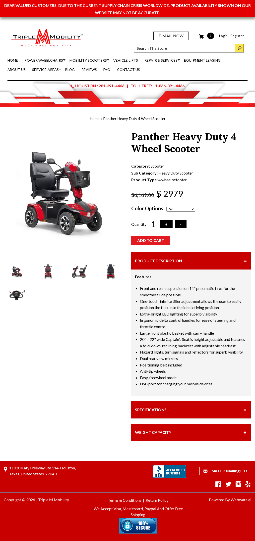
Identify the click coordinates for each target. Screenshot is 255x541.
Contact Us (128, 69)
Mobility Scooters (88, 60)
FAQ (106, 69)
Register (237, 36)
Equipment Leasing (202, 60)
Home (12, 60)
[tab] (191, 261)
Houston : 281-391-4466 (99, 85)
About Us (16, 69)
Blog (70, 69)
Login (223, 36)
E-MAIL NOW (171, 35)
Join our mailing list (228, 470)
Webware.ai (241, 499)
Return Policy (157, 500)
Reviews (89, 69)
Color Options (147, 208)
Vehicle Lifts (125, 60)
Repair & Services (161, 60)
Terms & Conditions (124, 500)
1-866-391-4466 (170, 85)
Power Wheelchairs (43, 60)
